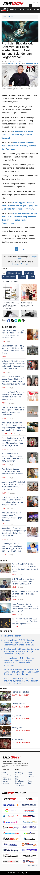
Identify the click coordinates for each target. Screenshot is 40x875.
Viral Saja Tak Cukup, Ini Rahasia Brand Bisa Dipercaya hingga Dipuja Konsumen (12, 517)
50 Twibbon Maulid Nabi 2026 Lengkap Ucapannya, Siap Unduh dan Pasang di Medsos (25, 621)
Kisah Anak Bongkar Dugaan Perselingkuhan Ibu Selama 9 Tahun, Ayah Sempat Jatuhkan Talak (14, 334)
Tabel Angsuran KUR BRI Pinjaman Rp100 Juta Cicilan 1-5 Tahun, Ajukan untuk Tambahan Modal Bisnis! (25, 608)
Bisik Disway (19, 773)
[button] (20, 31)
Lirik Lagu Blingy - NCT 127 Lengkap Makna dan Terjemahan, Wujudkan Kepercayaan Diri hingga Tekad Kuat (17, 642)
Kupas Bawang (18, 739)
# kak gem (29, 273)
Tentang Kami (6, 779)
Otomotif (18, 783)
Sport (30, 783)
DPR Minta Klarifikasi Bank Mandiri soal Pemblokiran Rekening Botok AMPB (23, 581)
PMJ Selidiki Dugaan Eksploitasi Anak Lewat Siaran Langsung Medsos (12, 471)
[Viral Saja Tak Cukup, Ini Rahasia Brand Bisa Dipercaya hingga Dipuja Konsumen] (32, 517)
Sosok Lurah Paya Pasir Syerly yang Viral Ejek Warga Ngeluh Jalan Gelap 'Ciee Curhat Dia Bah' (14, 532)
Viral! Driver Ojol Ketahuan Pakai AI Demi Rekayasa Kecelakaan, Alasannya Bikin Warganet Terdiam (13, 501)
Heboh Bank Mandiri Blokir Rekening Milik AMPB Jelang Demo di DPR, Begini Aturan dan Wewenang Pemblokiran (20, 671)
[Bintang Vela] (5, 731)
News (12, 10)
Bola (16, 779)
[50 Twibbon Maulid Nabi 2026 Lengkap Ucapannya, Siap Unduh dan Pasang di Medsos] (5, 623)
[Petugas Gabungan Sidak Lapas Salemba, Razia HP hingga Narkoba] (5, 595)
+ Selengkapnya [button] (31, 865)
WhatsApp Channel (20, 264)
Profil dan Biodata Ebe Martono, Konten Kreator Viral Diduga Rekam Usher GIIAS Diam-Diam (12, 457)
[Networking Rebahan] (5, 696)
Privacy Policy (6, 775)
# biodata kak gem (14, 273)
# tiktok (22, 277)
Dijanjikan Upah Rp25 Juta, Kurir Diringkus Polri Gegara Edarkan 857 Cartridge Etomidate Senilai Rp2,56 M (20, 651)
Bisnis (30, 775)
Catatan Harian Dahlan (27, 10)
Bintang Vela (17, 727)
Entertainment (19, 785)
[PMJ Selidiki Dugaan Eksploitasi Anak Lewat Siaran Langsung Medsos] (32, 473)
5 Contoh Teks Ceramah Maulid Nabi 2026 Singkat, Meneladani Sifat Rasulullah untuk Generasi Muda (19, 681)
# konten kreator (9, 277)
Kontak (4, 773)
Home (5, 17)
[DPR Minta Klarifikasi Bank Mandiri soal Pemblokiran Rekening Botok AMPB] (5, 583)
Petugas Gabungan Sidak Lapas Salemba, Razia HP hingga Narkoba (25, 594)
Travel (30, 773)
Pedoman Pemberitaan (6, 782)
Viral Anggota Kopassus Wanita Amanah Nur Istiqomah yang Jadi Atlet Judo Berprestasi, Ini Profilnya (20, 205)
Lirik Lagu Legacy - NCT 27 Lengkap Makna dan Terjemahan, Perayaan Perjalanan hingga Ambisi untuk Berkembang (17, 662)
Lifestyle (31, 777)
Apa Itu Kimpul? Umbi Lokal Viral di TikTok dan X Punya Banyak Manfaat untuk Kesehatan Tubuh (13, 486)
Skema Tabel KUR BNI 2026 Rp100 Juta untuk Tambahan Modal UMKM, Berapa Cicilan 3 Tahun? (25, 568)
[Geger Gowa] (5, 720)
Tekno (30, 781)
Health (30, 779)
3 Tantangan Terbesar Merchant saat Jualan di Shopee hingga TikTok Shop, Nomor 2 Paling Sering (14, 547)
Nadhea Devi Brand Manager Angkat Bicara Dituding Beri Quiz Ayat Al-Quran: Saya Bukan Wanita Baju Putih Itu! (14, 380)
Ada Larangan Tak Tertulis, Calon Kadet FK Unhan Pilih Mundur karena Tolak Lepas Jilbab (13, 350)
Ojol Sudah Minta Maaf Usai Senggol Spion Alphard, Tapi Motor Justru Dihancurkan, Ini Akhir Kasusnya (13, 365)
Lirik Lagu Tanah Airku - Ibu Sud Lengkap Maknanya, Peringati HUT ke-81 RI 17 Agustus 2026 (13, 396)
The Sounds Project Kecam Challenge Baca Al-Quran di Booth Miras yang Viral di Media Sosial (13, 411)
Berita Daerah (19, 781)
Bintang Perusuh (18, 703)
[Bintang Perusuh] (5, 708)
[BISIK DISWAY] (5, 9)
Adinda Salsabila (14, 64)
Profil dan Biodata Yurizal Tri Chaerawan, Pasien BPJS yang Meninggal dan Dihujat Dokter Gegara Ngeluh (13, 442)
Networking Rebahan (11, 636)
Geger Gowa (17, 715)
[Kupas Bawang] (5, 743)
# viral (32, 277)
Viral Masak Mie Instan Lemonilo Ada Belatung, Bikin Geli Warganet (17, 134)
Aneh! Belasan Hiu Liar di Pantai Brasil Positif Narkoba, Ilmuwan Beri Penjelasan (19, 145)
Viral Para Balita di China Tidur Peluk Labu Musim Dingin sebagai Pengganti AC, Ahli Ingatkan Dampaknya (14, 427)
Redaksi (4, 777)
